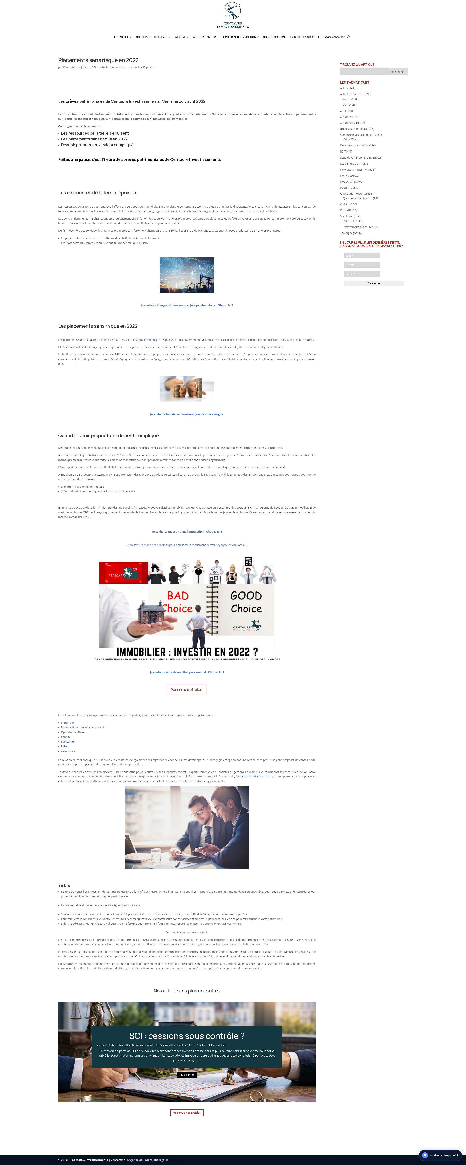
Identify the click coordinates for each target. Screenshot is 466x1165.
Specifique (346, 216)
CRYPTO (348, 98)
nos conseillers (107, 715)
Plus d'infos (186, 1074)
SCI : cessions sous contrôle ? (186, 1035)
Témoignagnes (349, 233)
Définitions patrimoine (168, 1045)
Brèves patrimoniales (143, 1045)
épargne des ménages (146, 339)
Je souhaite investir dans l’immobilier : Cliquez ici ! (187, 531)
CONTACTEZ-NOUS (302, 37)
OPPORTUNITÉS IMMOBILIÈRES (240, 37)
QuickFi (345, 204)
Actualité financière (111, 67)
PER (117, 354)
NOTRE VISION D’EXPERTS (151, 37)
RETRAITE (346, 210)
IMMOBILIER (188, 1045)
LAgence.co (135, 1160)
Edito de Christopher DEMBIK (358, 157)
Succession (68, 741)
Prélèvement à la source (358, 227)
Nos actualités (133, 67)
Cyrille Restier (71, 67)
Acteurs (345, 88)
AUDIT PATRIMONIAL (205, 37)
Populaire (149, 67)
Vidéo (346, 139)
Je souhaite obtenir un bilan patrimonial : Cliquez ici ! (187, 672)
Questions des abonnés (357, 198)
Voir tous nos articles (187, 1112)
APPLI (343, 110)
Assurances (68, 751)
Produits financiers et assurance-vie (83, 727)
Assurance (346, 116)
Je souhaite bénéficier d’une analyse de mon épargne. (187, 414)
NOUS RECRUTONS (274, 37)
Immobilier (68, 722)
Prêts (64, 746)
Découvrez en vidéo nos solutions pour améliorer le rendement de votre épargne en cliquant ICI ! (187, 545)
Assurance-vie (349, 122)
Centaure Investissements (81, 715)
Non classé (347, 175)
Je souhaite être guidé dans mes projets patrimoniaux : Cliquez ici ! (187, 305)
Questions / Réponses (354, 193)
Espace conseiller (334, 37)
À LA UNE (180, 37)
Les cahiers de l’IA (351, 163)
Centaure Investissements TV (358, 134)
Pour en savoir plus (186, 689)
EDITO (347, 104)
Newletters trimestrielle (355, 169)
